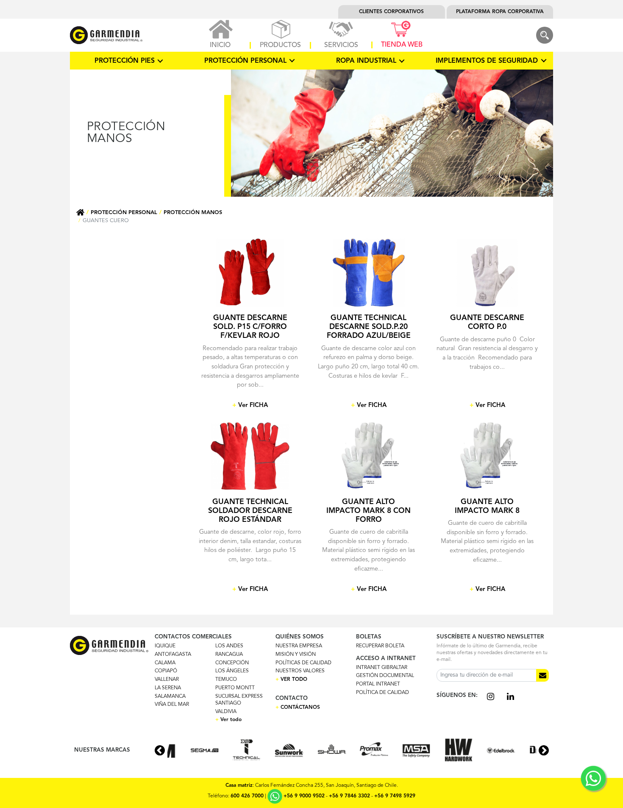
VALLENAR (167, 679)
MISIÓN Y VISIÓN (295, 654)
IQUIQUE (165, 646)
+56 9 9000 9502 (304, 796)
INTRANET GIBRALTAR (381, 667)
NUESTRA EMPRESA (298, 646)
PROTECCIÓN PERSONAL (124, 212)
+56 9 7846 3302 (349, 796)
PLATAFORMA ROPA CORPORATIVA (500, 11)
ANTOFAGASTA (173, 654)
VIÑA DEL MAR (172, 704)
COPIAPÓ (166, 671)
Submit (542, 675)
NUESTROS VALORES (300, 671)
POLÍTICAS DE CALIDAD (303, 663)
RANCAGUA (229, 654)
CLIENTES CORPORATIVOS (391, 11)
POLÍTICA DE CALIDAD (382, 692)
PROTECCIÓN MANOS (193, 212)
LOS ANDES (229, 646)
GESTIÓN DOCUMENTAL (385, 675)
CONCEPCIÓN (232, 663)
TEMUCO (226, 679)
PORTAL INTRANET (378, 684)
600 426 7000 (247, 796)
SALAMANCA (170, 696)
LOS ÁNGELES (232, 671)
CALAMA (165, 663)
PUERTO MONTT (235, 688)
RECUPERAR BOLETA (380, 646)
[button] (544, 750)
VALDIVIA (225, 711)
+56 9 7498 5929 (394, 796)
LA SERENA (168, 688)
